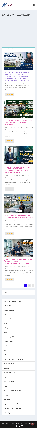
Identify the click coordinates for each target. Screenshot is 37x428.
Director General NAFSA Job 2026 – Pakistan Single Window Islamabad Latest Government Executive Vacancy (19, 170)
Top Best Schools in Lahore (12, 408)
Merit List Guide (9, 381)
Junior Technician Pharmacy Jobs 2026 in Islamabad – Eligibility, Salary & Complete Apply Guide (19, 262)
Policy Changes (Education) (12, 390)
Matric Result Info (9, 373)
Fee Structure (8, 346)
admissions (7, 305)
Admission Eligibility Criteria (12, 301)
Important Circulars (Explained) (13, 359)
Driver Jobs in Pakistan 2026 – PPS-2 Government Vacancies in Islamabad (19, 123)
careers (23, 127)
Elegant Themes (14, 423)
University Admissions (10, 413)
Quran (6, 395)
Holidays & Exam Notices (11, 355)
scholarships (7, 399)
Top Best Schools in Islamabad (13, 404)
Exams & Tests (8, 341)
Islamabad (26, 83)
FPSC (5, 350)
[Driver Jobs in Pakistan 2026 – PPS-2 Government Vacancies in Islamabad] (18, 109)
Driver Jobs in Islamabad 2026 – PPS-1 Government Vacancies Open (19, 216)
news (5, 386)
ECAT (5, 332)
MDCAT (6, 377)
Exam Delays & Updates (11, 337)
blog (22, 83)
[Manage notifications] (32, 424)
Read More (9, 94)
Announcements (9, 310)
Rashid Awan (9, 83)
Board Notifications (10, 319)
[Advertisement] (18, 31)
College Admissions (10, 328)
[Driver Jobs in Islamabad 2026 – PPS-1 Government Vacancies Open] (18, 203)
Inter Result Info (9, 364)
